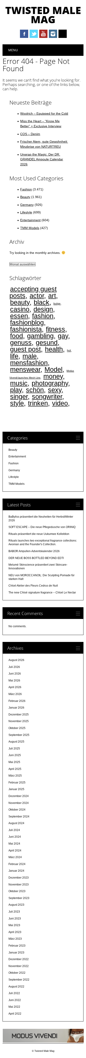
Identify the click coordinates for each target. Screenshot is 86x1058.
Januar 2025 (16, 789)
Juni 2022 (14, 1000)
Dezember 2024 (18, 796)
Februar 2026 (16, 701)
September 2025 (18, 735)
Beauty (25, 197)
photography (50, 383)
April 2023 (14, 932)
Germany (27, 205)
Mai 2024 (14, 843)
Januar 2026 (16, 707)
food (16, 336)
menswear (25, 369)
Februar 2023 (16, 945)
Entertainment (30, 220)
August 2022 (16, 986)
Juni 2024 (14, 836)
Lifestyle (26, 212)
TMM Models (29, 228)
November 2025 (18, 721)
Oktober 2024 (16, 809)
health (54, 349)
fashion (42, 316)
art (52, 295)
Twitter (34, 34)
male (29, 356)
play (16, 390)
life (14, 356)
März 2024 (15, 857)
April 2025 (14, 769)
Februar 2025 (16, 782)
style (17, 403)
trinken (38, 403)
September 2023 (18, 898)
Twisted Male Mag (43, 14)
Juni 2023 (14, 918)
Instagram (53, 34)
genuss (21, 342)
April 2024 (14, 850)
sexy (54, 390)
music (19, 383)
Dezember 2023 (18, 877)
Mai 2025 (14, 762)
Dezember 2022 (18, 959)
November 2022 (18, 966)
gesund (47, 342)
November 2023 (18, 884)
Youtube (43, 34)
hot (69, 350)
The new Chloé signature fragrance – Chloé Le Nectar (42, 592)
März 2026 (15, 694)
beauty (20, 302)
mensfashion (29, 362)
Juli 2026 (14, 667)
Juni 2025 (14, 755)
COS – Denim (30, 134)
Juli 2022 (14, 993)
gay (63, 336)
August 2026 (16, 660)
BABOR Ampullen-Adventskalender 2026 (34, 551)
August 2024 (16, 823)
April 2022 (14, 1013)
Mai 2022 (14, 1006)
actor (37, 295)
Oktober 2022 (16, 972)
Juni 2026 (14, 673)
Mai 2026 (14, 680)
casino (19, 309)
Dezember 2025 (18, 714)
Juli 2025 (14, 748)
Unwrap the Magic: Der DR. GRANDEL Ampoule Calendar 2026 (41, 159)
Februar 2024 (16, 864)
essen (19, 316)
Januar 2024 (16, 870)
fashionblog (27, 322)
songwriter (47, 396)
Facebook (24, 34)
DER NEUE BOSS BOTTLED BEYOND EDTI (36, 558)
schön (35, 390)
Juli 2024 (14, 830)
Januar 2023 (16, 952)
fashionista (26, 329)
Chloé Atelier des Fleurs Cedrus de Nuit (33, 585)
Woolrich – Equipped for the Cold (44, 113)
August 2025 (16, 741)
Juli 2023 (14, 911)
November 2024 (18, 803)
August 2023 (16, 904)
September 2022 (18, 979)
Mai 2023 (14, 925)
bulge (57, 303)
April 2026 (14, 687)
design (43, 309)
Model (53, 369)
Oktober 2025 (16, 728)
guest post (25, 349)
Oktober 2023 (16, 891)
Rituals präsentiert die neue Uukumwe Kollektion (38, 534)
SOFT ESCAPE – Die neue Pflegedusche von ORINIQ (41, 527)
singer (19, 396)
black (41, 302)
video (60, 403)
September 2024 (18, 816)
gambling (40, 336)
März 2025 (15, 775)
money (53, 376)
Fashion (26, 189)
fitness (55, 329)
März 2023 (15, 938)
